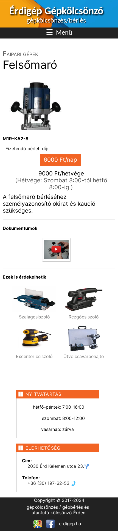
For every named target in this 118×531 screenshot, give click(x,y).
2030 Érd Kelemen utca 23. (55, 466)
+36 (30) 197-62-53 (49, 483)
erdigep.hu (69, 523)
